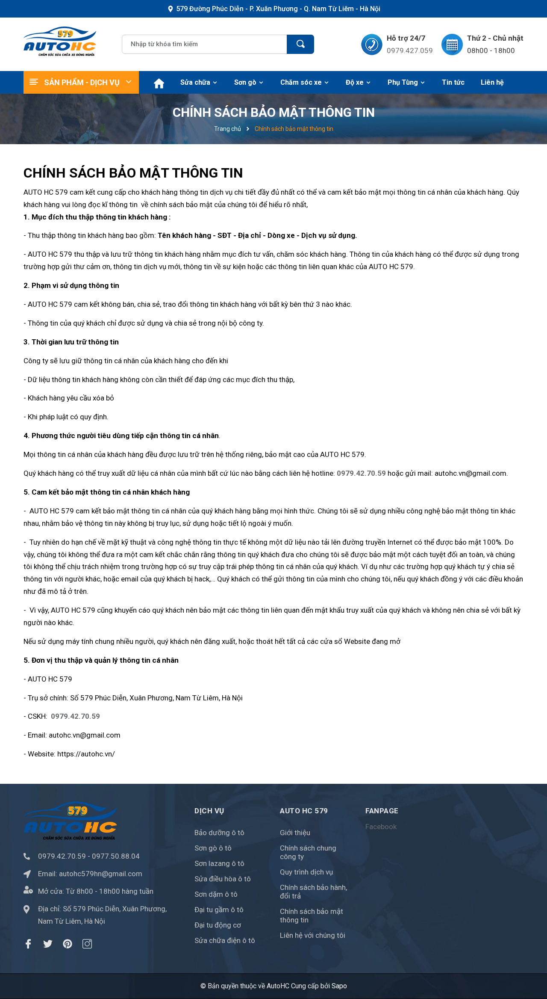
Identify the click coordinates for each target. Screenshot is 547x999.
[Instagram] (87, 944)
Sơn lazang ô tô (219, 863)
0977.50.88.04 (116, 856)
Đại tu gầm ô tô (219, 909)
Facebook (381, 826)
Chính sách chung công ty (308, 852)
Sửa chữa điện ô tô (224, 940)
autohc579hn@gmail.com (100, 873)
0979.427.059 (410, 50)
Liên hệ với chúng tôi (312, 935)
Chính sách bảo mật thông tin (311, 915)
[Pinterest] (67, 944)
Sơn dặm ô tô (216, 894)
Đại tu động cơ (217, 925)
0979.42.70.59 (62, 856)
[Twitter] (48, 944)
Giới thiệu (295, 832)
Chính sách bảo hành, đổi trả (313, 891)
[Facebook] (28, 944)
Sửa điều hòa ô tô (222, 878)
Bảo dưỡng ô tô (219, 832)
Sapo (339, 986)
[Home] (157, 82)
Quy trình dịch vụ (306, 872)
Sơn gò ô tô (213, 848)
